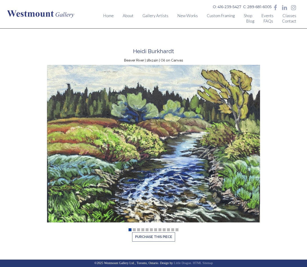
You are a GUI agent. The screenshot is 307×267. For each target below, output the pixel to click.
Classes (289, 15)
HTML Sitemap (203, 263)
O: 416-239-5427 (227, 7)
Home (108, 15)
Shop (248, 15)
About (128, 15)
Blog (250, 20)
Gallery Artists (155, 15)
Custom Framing (221, 15)
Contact (289, 20)
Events (267, 15)
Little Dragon (182, 263)
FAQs (268, 20)
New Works (187, 15)
